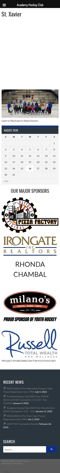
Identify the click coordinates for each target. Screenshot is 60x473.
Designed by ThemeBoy (12, 463)
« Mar (5, 181)
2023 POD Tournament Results (23, 424)
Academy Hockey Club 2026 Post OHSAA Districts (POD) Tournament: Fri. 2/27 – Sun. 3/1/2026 (26, 399)
